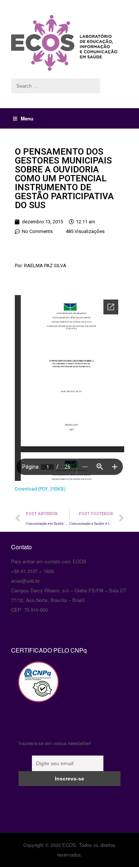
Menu (27, 118)
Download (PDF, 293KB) (40, 489)
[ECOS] (69, 43)
